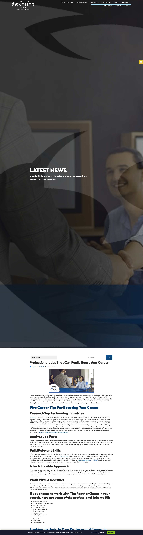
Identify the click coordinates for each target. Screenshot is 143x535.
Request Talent (108, 6)
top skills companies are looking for (88, 460)
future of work (64, 456)
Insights (117, 2)
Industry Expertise (107, 2)
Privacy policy (94, 532)
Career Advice (51, 367)
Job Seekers (95, 2)
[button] (141, 62)
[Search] (109, 357)
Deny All (102, 532)
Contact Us (126, 2)
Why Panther (71, 2)
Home (64, 2)
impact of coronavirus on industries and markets (53, 432)
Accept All (110, 532)
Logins (127, 6)
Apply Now (119, 6)
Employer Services (83, 2)
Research (32, 417)
